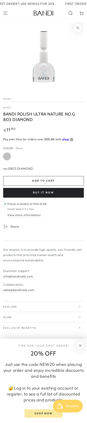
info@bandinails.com (18, 276)
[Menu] (5, 13)
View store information (24, 215)
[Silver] (7, 156)
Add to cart (43, 180)
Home (6, 99)
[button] (70, 13)
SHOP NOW (43, 413)
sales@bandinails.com (18, 290)
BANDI (7, 107)
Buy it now (43, 192)
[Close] (80, 345)
